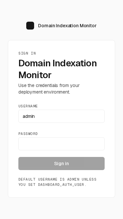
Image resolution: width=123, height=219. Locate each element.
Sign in (61, 163)
